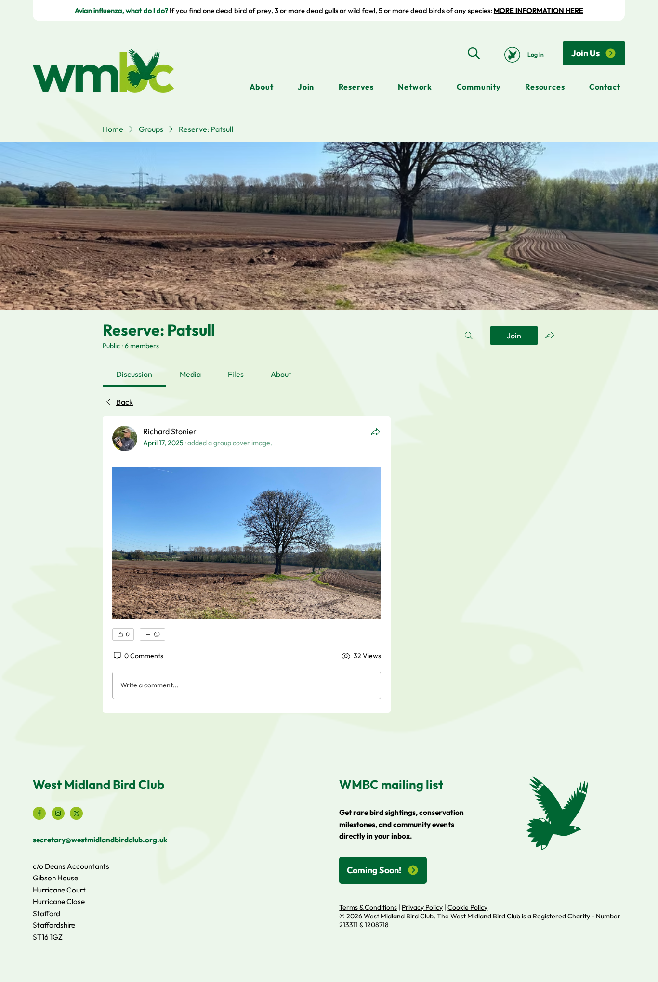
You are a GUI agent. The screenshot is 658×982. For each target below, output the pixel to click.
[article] (247, 564)
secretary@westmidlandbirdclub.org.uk (100, 839)
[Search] (473, 53)
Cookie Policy (467, 907)
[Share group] (549, 335)
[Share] (375, 432)
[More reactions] (152, 634)
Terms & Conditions (368, 907)
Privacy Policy (422, 907)
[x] (76, 813)
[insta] (58, 813)
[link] (134, 374)
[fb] (39, 813)
